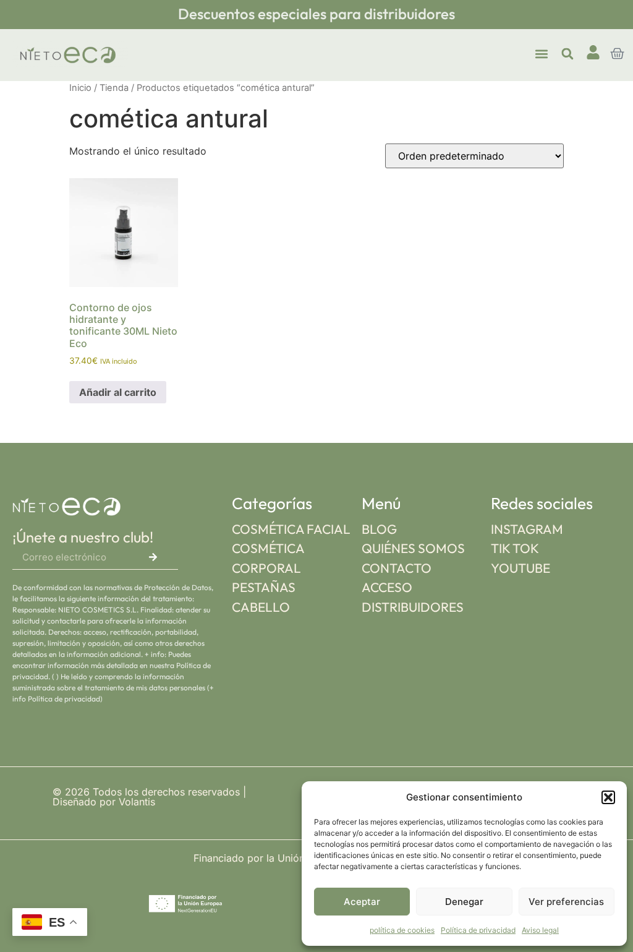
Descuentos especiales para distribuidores (316, 13)
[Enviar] (153, 556)
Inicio (80, 87)
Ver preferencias (566, 901)
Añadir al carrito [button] (117, 392)
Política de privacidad (478, 930)
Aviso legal (540, 930)
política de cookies (402, 930)
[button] (608, 797)
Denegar (464, 901)
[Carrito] (617, 53)
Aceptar (362, 901)
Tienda (114, 87)
